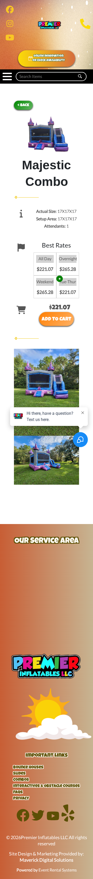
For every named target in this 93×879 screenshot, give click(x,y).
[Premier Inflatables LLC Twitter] (38, 820)
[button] (7, 76)
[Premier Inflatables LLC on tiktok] (9, 38)
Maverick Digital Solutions (46, 860)
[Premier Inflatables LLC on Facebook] (10, 10)
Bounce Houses (28, 768)
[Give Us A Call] (85, 28)
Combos (21, 780)
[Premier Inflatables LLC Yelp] (67, 820)
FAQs (18, 792)
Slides (19, 774)
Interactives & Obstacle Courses (46, 786)
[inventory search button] (79, 76)
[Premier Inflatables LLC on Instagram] (9, 24)
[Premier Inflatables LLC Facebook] (23, 820)
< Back (23, 105)
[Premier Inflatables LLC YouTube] (53, 820)
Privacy (21, 799)
